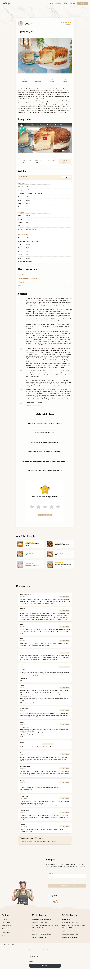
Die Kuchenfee (6, 922)
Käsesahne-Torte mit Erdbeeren (64, 555)
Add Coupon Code (34, 957)
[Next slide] (70, 56)
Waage (20, 282)
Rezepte (50, 3)
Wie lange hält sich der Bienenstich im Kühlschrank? (44, 470)
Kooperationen (6, 932)
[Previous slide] (20, 56)
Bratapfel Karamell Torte (70, 922)
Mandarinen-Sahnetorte (32, 565)
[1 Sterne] (32, 507)
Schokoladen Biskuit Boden (70, 934)
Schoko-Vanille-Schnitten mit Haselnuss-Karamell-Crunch (74, 927)
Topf (19, 286)
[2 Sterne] (38, 507)
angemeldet (29, 842)
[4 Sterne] (51, 507)
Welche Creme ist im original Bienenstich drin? (43, 442)
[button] (66, 23)
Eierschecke (28, 555)
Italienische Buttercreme (69, 937)
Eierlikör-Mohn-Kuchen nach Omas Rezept (63, 565)
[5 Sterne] (58, 507)
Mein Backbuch (6, 926)
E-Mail (51, 873)
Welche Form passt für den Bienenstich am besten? (44, 451)
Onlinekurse (58, 3)
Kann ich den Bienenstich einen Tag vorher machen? (44, 423)
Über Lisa (72, 3)
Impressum (84, 945)
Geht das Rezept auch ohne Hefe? (44, 433)
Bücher (65, 3)
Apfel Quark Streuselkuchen (70, 931)
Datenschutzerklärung (76, 945)
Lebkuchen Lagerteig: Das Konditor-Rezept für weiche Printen (45, 927)
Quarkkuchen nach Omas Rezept (32, 544)
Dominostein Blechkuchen (62, 544)
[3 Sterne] (45, 507)
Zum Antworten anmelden (64, 596)
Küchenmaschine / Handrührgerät (28, 278)
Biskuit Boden (66, 919)
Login (82, 3)
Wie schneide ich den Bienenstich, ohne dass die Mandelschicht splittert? (44, 461)
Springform (21, 275)
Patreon (4, 936)
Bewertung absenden (45, 515)
